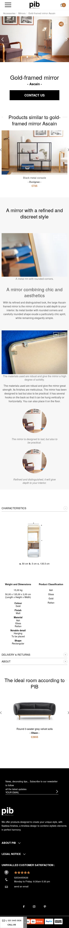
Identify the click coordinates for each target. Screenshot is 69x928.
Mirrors (22, 13)
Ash (51, 590)
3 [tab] (37, 57)
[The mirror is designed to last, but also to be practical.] (34, 421)
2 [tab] (32, 57)
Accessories (9, 13)
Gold (51, 598)
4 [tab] (42, 57)
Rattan (51, 602)
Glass (51, 594)
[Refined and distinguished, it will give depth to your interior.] (34, 461)
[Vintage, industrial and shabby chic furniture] (34, 4)
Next (66, 39)
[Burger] (8, 5)
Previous (2, 39)
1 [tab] (27, 57)
